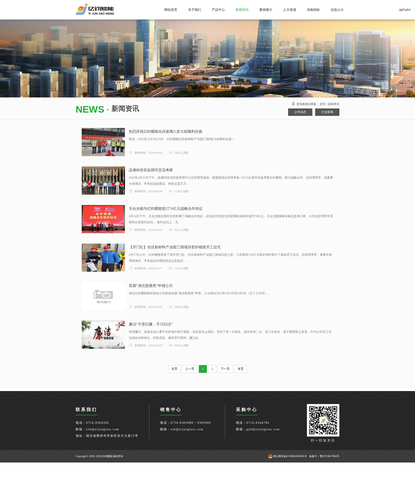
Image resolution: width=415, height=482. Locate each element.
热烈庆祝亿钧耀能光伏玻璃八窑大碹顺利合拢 (165, 131)
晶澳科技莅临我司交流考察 (151, 170)
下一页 (225, 368)
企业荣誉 (194, 12)
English (407, 9)
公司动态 (242, 4)
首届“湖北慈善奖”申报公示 (151, 286)
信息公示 (337, 9)
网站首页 (170, 9)
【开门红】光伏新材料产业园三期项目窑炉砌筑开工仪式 (175, 247)
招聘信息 (290, 4)
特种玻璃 (218, 12)
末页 (241, 368)
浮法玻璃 (218, 4)
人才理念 (290, 12)
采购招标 (313, 9)
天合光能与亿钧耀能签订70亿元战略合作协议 (166, 209)
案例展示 (265, 9)
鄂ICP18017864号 (329, 456)
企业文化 (194, 4)
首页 (322, 104)
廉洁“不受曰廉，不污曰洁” (151, 324)
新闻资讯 (333, 104)
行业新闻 (242, 12)
